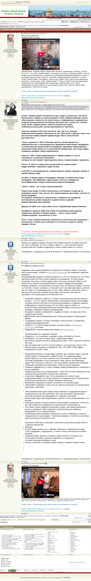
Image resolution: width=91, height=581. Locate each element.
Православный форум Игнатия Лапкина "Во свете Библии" (17, 25)
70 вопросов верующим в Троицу (9, 548)
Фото (44, 20)
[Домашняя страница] (32, 238)
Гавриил (72, 550)
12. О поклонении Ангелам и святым (33, 543)
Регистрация (10, 3)
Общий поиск (80, 20)
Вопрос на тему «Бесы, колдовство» (10, 538)
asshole (72, 533)
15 (18, 21)
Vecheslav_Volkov (52, 549)
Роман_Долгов (51, 548)
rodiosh (72, 541)
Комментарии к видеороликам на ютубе (34, 540)
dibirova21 (72, 542)
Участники (57, 20)
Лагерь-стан (27, 547)
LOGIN (72, 547)
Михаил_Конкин (74, 539)
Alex (49, 544)
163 (44, 240)
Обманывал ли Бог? (29, 546)
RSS (19, 3)
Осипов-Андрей (51, 545)
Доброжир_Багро (74, 535)
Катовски (72, 544)
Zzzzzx (72, 551)
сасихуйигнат (73, 548)
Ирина (49, 546)
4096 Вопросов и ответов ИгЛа (9, 539)
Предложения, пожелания (42, 25)
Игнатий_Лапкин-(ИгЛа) (53, 540)
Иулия (10, 33)
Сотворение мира (6, 534)
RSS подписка (87, 20)
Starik (49, 550)
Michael (49, 539)
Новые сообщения (49, 20)
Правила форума (64, 20)
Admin (49, 533)
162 (46, 102)
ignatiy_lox (72, 534)
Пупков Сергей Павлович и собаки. (33, 542)
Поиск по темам (72, 20)
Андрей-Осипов (51, 538)
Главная (3, 3)
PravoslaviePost (73, 545)
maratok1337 (73, 532)
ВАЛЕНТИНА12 (51, 542)
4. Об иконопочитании (7, 547)
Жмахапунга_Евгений (75, 540)
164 (44, 263)
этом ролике (67, 330)
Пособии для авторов (57, 272)
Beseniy (72, 531)
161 (46, 33)
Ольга (49, 534)
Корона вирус (5, 546)
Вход (15, 3)
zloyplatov (72, 546)
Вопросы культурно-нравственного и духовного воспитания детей (10, 543)
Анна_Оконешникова (52, 551)
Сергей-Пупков (13, 23)
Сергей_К (50, 541)
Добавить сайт (60, 571)
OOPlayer (72, 543)
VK (10, 240)
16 (20, 21)
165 (46, 463)
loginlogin (72, 538)
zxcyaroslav (73, 549)
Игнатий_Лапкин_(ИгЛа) (11, 102)
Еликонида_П (51, 543)
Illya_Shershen (73, 537)
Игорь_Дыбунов (51, 547)
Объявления (55, 25)
